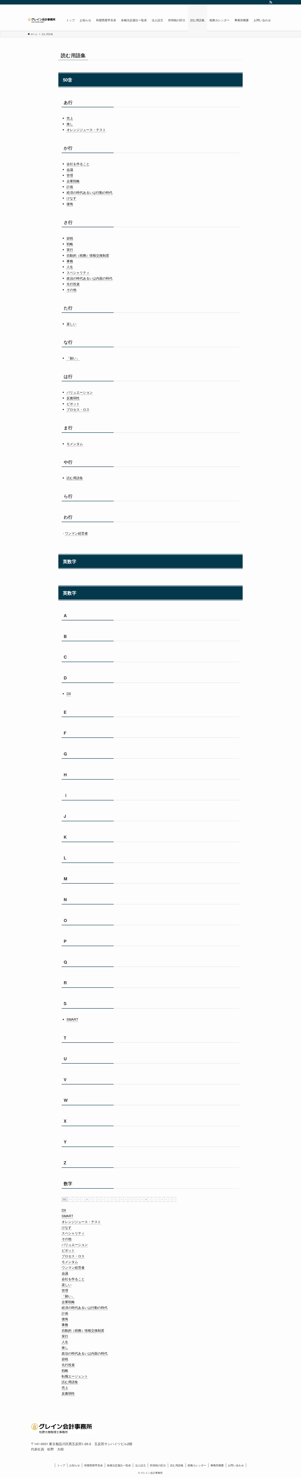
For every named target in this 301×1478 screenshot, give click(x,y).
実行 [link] (70, 249)
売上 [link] (70, 118)
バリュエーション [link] (80, 392)
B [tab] (78, 1199)
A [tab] (75, 1199)
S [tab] (146, 1199)
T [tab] (149, 1199)
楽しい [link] (71, 323)
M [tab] (121, 1199)
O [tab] (130, 1199)
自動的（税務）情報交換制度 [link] (88, 255)
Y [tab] (170, 1199)
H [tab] (103, 1199)
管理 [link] (70, 175)
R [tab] (142, 1199)
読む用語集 (176, 1465)
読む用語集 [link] (75, 478)
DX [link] (69, 693)
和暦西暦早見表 (93, 1465)
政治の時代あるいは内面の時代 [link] (89, 278)
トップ (61, 1465)
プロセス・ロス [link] (78, 409)
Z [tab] (174, 1199)
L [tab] (117, 1199)
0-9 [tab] (70, 1199)
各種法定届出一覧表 (119, 1465)
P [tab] (134, 1199)
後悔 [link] (70, 203)
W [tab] (162, 1199)
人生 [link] (70, 266)
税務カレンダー (197, 1465)
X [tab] (166, 1199)
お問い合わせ (236, 1465)
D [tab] (87, 1199)
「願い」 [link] (73, 358)
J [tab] (110, 1199)
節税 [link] (70, 238)
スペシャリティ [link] (78, 272)
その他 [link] (71, 289)
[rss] (270, 2)
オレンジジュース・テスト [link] (86, 129)
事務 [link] (70, 261)
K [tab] (113, 1199)
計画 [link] (70, 186)
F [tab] (94, 1199)
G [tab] (99, 1199)
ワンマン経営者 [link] (76, 533)
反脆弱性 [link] (73, 398)
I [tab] (106, 1199)
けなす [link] (71, 198)
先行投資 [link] (73, 284)
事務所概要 (217, 1465)
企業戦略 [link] (73, 181)
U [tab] (154, 1199)
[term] (64, 1210)
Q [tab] (138, 1199)
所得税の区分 (158, 1465)
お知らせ (74, 1465)
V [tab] (157, 1199)
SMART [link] (72, 1019)
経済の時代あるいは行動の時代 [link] (89, 192)
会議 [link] (70, 169)
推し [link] (70, 124)
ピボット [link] (73, 403)
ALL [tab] (64, 1199)
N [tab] (126, 1199)
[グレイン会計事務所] (41, 20)
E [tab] (91, 1199)
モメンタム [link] (75, 443)
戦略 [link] (70, 244)
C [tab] (83, 1199)
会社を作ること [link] (78, 163)
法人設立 (140, 1465)
